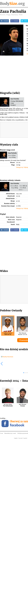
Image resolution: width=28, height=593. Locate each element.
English (16, 438)
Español (25, 438)
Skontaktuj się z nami (10, 433)
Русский (20, 438)
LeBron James (8, 333)
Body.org (12, 3)
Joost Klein (8, 405)
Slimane (22, 405)
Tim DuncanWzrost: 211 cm (22, 333)
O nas (1, 433)
